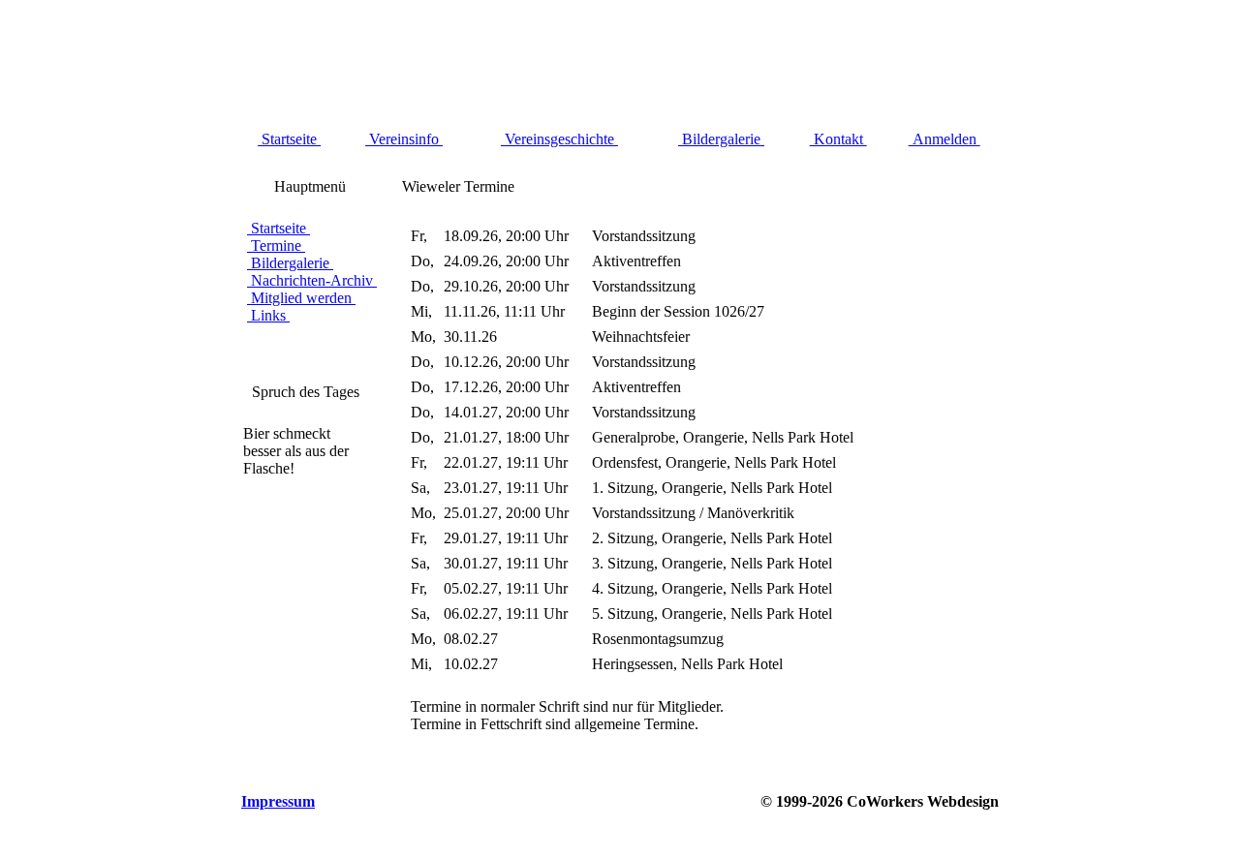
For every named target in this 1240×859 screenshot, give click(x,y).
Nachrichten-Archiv (312, 280)
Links (268, 315)
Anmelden (944, 139)
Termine (276, 245)
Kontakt (838, 139)
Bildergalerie (721, 139)
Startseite (289, 139)
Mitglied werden (301, 298)
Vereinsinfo (404, 139)
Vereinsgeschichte (559, 139)
